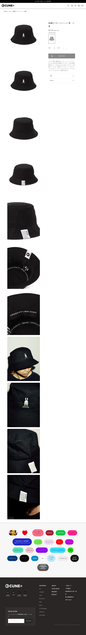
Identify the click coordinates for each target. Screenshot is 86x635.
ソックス (38, 542)
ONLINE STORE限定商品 (43, 567)
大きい (59, 542)
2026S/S (13, 533)
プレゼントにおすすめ (58, 550)
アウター (69, 542)
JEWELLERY (42, 615)
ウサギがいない (51, 558)
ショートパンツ (42, 550)
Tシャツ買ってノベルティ (38, 532)
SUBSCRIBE (28, 620)
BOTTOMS (42, 598)
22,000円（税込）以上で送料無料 (43, 1)
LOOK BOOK (55, 588)
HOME (5, 11)
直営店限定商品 (74, 558)
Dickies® (49, 533)
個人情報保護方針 (69, 597)
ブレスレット (18, 550)
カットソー (49, 542)
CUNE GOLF (60, 533)
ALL (10, 11)
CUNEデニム (12, 558)
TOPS (40, 595)
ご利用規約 (68, 588)
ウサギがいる (63, 558)
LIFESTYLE (41, 612)
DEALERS (54, 591)
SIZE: (49, 48)
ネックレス (72, 533)
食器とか (29, 550)
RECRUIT (54, 594)
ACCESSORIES (43, 608)
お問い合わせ (68, 599)
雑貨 (70, 550)
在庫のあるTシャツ (24, 558)
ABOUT (54, 585)
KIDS (40, 602)
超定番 (35, 558)
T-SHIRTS (41, 592)
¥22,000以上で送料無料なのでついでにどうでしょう (22, 542)
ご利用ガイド (68, 585)
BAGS (40, 605)
